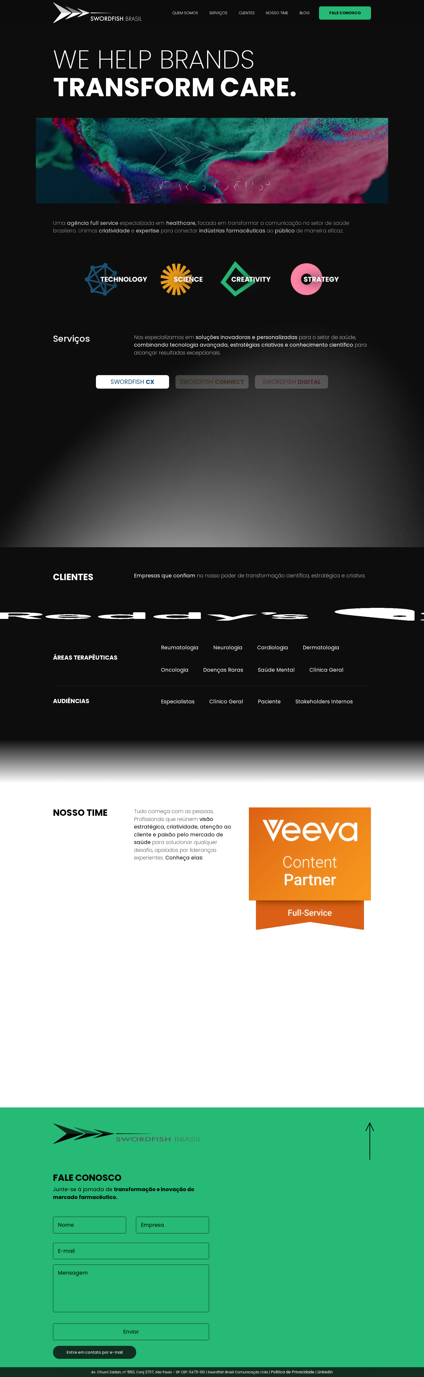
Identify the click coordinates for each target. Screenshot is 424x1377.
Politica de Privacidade (292, 1372)
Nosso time (277, 13)
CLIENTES (247, 13)
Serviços (218, 13)
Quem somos (185, 13)
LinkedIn (325, 1372)
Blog (305, 13)
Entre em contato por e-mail (94, 1352)
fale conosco (345, 13)
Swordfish (132, 382)
